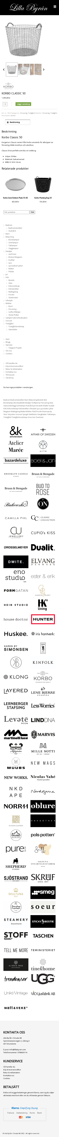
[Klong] (16, 681)
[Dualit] (43, 552)
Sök (32, 212)
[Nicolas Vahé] (43, 782)
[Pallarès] (16, 840)
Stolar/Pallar (14, 315)
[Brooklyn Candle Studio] (16, 479)
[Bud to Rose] (43, 494)
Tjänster (9, 345)
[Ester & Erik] (43, 581)
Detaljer (9, 251)
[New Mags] (43, 768)
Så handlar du (11, 363)
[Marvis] (43, 739)
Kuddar (12, 260)
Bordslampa (8, 402)
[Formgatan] (16, 595)
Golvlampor (13, 242)
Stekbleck (33, 414)
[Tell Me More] (16, 955)
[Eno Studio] (16, 581)
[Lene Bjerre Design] (43, 696)
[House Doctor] (16, 624)
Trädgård (31, 113)
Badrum (9, 225)
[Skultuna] (16, 897)
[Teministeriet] (43, 955)
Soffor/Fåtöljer (15, 312)
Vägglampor (14, 248)
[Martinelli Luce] (16, 739)
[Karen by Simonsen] (16, 653)
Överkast (39, 417)
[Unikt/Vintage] (16, 998)
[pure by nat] (16, 854)
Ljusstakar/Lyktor (16, 265)
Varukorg (9, 377)
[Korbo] (43, 681)
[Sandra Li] (43, 854)
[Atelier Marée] (16, 451)
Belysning (10, 237)
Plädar (11, 271)
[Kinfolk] (43, 667)
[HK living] (43, 610)
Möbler (9, 303)
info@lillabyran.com (17, 1049)
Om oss (9, 350)
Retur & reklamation (14, 369)
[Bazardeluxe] (16, 465)
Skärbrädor (13, 297)
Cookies (9, 353)
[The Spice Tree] (16, 969)
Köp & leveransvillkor (14, 366)
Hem (7, 339)
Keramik (39, 405)
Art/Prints (12, 254)
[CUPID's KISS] (43, 538)
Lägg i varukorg (23, 104)
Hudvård (12, 231)
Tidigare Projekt (15, 348)
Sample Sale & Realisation (16, 318)
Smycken (11, 414)
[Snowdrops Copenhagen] (16, 912)
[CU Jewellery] (16, 537)
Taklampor (13, 245)
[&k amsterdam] (16, 436)
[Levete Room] (16, 725)
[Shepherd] (16, 868)
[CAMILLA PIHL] (16, 523)
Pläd (34, 411)
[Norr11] (16, 811)
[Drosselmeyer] (16, 552)
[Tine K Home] (43, 969)
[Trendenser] (16, 983)
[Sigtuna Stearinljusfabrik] (43, 868)
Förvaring (23, 113)
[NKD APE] (16, 797)
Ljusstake (44, 408)
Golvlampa (20, 405)
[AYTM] (43, 451)
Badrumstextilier (15, 228)
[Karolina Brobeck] (16, 667)
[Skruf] (43, 883)
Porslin (11, 294)
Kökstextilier (14, 289)
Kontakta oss (11, 372)
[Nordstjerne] (43, 797)
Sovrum (9, 320)
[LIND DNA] (43, 725)
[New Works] (16, 782)
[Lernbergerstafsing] (16, 710)
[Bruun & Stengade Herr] (16, 494)
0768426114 (22, 1052)
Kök (7, 277)
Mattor (11, 268)
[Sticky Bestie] (43, 926)
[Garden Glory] (43, 595)
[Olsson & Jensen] (16, 825)
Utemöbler (13, 329)
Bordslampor (14, 239)
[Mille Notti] (43, 753)
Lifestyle (9, 300)
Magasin (7, 411)
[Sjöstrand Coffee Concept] (16, 883)
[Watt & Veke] (16, 1012)
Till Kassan (10, 375)
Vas (33, 417)
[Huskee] (16, 638)
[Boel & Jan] (43, 465)
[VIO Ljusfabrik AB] (43, 998)
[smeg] (43, 897)
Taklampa (51, 414)
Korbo (13, 115)
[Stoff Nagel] (16, 940)
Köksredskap (14, 286)
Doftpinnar (36, 402)
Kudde (51, 405)
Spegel (25, 414)
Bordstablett (19, 402)
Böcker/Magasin (15, 257)
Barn (8, 233)
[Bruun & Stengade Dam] (43, 479)
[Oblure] (43, 811)
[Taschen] (43, 940)
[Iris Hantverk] (43, 638)
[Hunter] (43, 624)
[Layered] (16, 696)
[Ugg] (43, 983)
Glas (10, 283)
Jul (7, 274)
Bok (45, 400)
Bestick (11, 280)
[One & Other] (43, 825)
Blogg (8, 342)
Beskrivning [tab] (14, 122)
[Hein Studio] (16, 610)
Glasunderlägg (9, 405)
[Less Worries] (43, 710)
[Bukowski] (16, 508)
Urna (30, 417)
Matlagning (13, 291)
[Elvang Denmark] (43, 566)
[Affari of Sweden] (43, 436)
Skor (5, 414)
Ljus (10, 263)
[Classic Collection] (43, 523)
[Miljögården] (16, 753)
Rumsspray (47, 411)
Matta (23, 411)
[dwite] (16, 566)
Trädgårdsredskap (16, 326)
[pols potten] (43, 840)
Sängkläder (42, 414)
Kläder (45, 405)
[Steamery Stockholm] (16, 926)
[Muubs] (16, 768)
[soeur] (43, 912)
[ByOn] (43, 508)
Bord (10, 306)
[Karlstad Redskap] (43, 653)
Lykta (51, 408)
